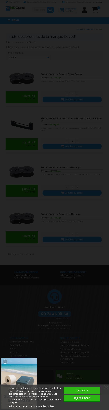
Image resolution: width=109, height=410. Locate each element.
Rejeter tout (81, 398)
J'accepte (82, 390)
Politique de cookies (18, 406)
